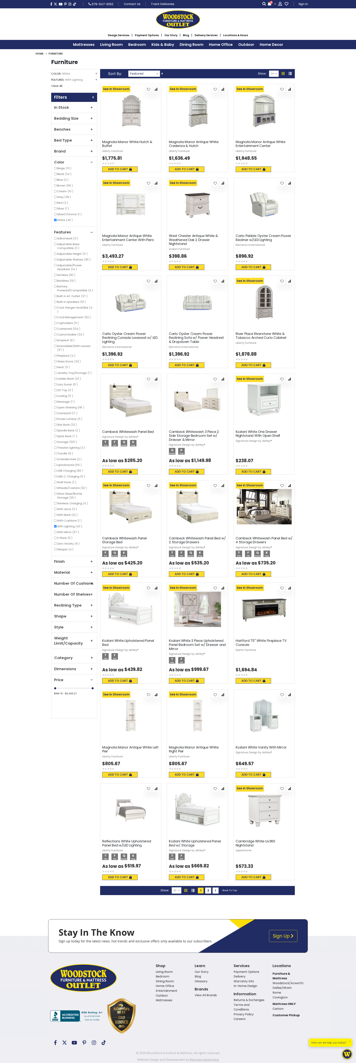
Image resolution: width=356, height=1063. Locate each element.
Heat (64, 367)
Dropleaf (66, 340)
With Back (68, 515)
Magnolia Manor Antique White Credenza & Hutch (194, 144)
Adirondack (68, 238)
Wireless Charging (73, 503)
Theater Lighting (71, 448)
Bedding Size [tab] (66, 118)
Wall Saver (67, 482)
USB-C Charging (71, 476)
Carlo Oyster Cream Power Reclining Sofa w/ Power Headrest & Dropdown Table (196, 338)
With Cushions (70, 521)
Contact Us (132, 4)
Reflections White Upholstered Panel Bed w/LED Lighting (126, 843)
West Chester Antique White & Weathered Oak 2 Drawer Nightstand (193, 240)
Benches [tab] (62, 129)
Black (64, 174)
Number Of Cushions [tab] (73, 583)
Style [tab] (59, 627)
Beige (64, 168)
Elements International (250, 245)
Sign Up (282, 936)
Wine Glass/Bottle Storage (69, 495)
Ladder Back (69, 379)
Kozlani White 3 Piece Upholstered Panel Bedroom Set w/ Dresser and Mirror (197, 645)
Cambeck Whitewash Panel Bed (128, 432)
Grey (64, 197)
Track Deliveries (162, 4)
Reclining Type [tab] (68, 605)
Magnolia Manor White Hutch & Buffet (127, 144)
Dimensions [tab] (65, 668)
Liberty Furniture (112, 151)
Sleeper (66, 549)
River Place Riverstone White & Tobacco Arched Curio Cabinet (261, 336)
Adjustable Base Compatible (71, 246)
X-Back (65, 538)
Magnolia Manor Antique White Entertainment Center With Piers (128, 238)
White (65, 220)
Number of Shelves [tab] (72, 594)
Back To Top (229, 890)
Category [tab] (63, 657)
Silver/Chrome (70, 214)
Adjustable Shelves (74, 259)
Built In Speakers (72, 302)
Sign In (303, 4)
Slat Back (67, 425)
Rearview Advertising (204, 1060)
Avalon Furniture (179, 249)
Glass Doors (69, 361)
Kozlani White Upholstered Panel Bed (128, 643)
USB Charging (70, 471)
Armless (66, 275)
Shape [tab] (60, 616)
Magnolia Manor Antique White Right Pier (194, 749)
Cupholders (68, 323)
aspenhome (243, 850)
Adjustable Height (73, 254)
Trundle (65, 453)
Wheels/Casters (72, 488)
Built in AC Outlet (73, 296)
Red (63, 203)
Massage (66, 402)
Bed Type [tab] (63, 140)
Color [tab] (59, 162)
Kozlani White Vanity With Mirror (261, 747)
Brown (65, 185)
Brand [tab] (60, 151)
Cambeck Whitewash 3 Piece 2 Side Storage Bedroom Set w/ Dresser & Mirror (194, 436)
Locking (65, 396)
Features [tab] (62, 232)
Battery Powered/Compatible (75, 288)
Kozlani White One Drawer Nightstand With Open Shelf (258, 434)
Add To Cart (118, 169)
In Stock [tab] (61, 107)
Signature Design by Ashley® (120, 437)
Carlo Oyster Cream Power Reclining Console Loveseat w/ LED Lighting (130, 338)
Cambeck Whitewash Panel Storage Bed (124, 540)
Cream (65, 191)
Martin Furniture (246, 650)
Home (39, 53)
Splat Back (67, 436)
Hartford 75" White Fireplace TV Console (261, 643)
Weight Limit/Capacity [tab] (68, 640)
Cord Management (74, 317)
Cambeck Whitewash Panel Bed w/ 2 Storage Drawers (197, 540)
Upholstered (70, 465)
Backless (67, 281)
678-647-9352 (102, 4)
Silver (63, 208)
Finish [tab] (59, 561)
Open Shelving (71, 407)
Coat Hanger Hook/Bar (75, 307)
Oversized (67, 413)
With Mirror (68, 532)
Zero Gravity (69, 544)
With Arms (67, 509)
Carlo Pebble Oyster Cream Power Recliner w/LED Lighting (263, 238)
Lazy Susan (68, 384)
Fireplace (66, 356)
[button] (148, 89)
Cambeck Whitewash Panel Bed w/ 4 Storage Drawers (264, 540)
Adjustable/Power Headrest (70, 267)
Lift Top (65, 390)
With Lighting (70, 526)
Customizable (71, 334)
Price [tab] (58, 679)
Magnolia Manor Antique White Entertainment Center (260, 144)
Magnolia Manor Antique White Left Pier (130, 749)
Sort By (114, 73)
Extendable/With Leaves (73, 348)
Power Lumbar (70, 419)
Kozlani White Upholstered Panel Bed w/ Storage (195, 843)
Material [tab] (62, 572)
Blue (63, 180)
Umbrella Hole (70, 459)
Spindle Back (69, 430)
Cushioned (69, 329)
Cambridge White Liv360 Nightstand (255, 843)
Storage (67, 442)
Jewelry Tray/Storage (75, 373)
